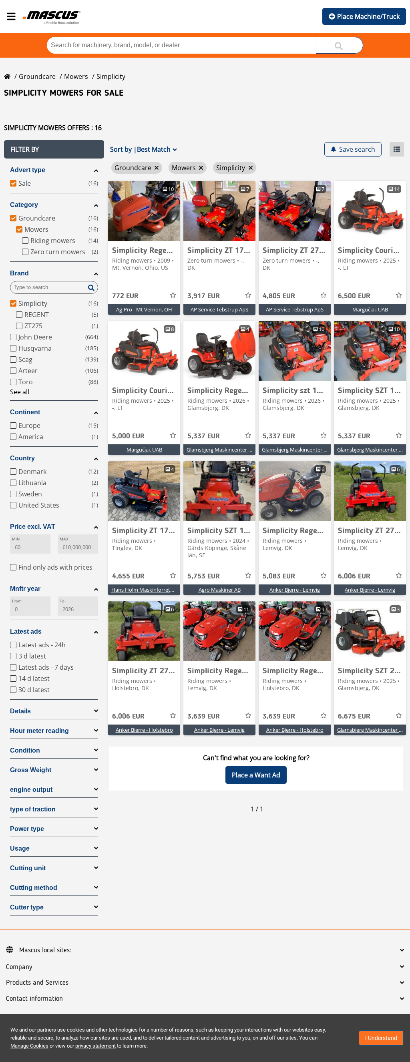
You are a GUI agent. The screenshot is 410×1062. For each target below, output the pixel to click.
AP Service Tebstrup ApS (219, 309)
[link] (144, 211)
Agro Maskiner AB (220, 589)
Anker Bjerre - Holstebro (144, 729)
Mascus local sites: (45, 950)
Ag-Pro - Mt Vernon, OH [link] (144, 309)
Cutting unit (28, 868)
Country (22, 458)
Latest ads (26, 631)
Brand (19, 273)
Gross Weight (30, 770)
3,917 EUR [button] (203, 296)
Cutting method (33, 887)
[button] (54, 149)
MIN (16, 539)
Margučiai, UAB (370, 309)
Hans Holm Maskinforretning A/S (150, 589)
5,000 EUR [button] (128, 436)
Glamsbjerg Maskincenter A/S (221, 449)
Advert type (27, 170)
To (62, 601)
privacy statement (95, 1046)
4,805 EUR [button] (279, 296)
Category (24, 204)
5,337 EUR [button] (203, 436)
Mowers (76, 76)
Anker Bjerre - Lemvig (294, 589)
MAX (64, 539)
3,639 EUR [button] (203, 716)
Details (20, 711)
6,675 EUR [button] (354, 716)
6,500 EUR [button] (354, 296)
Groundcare (37, 76)
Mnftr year (25, 588)
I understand (381, 1038)
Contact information (34, 998)
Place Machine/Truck (368, 16)
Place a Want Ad (256, 775)
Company (19, 967)
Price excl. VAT (32, 526)
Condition (25, 750)
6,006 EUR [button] (354, 576)
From (17, 601)
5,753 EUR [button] (203, 576)
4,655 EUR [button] (128, 576)
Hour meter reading (39, 730)
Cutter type (27, 907)
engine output (31, 789)
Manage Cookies (29, 1046)
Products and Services (37, 982)
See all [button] (19, 391)
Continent (25, 412)
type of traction (33, 809)
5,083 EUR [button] (279, 576)
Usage (20, 848)
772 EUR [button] (125, 296)
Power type (27, 828)
